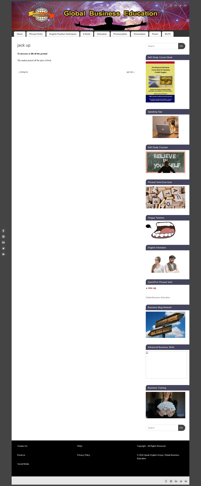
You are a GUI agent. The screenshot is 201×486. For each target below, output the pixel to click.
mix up (152, 288)
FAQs (79, 446)
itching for (23, 72)
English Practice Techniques (62, 34)
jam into (131, 72)
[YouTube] (185, 6)
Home (20, 34)
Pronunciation (120, 34)
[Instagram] (171, 6)
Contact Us (22, 446)
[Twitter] (180, 6)
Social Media (23, 464)
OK (180, 46)
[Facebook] (166, 6)
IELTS (168, 34)
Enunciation (139, 34)
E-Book (86, 34)
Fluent (155, 34)
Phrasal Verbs (36, 34)
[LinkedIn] (176, 6)
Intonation (102, 34)
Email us (21, 455)
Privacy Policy (83, 455)
